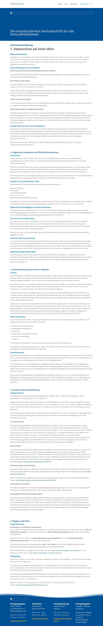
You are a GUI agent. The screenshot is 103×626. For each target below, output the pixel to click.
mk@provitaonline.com (18, 621)
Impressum (73, 4)
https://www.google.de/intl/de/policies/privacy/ (31, 585)
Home (60, 4)
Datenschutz (84, 4)
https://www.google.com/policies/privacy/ (48, 553)
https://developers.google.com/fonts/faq (65, 550)
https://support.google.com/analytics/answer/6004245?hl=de (36, 480)
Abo (65, 4)
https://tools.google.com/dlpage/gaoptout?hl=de (35, 462)
